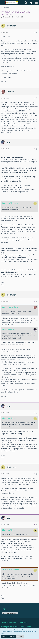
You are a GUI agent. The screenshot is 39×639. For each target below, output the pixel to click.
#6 (34, 474)
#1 (34, 32)
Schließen (20, 636)
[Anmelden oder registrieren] (31, 3)
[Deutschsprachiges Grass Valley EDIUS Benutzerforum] (12, 3)
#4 (34, 301)
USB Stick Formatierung (10, 613)
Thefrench (6, 17)
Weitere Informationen (8, 636)
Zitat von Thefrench (10, 203)
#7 (34, 525)
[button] (36, 3)
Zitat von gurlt (8, 329)
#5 (34, 413)
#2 (34, 98)
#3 (34, 149)
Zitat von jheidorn (10, 307)
